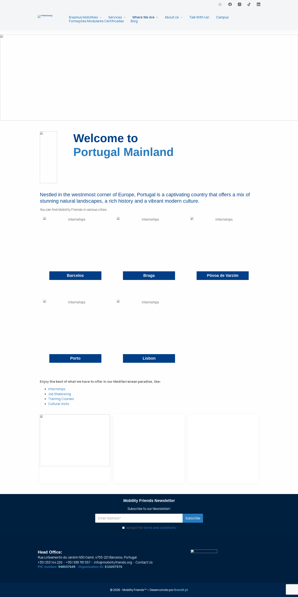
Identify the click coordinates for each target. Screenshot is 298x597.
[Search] (220, 4)
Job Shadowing (59, 394)
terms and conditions (160, 527)
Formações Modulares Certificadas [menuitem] (96, 21)
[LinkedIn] (258, 4)
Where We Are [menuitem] (143, 17)
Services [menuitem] (115, 17)
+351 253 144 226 (50, 562)
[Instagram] (239, 4)
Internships (56, 389)
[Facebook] (230, 4)
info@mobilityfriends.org (113, 562)
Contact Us (144, 562)
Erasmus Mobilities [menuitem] (83, 17)
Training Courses (61, 399)
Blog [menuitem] (134, 21)
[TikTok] (249, 4)
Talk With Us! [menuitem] (199, 17)
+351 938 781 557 (78, 562)
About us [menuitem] (172, 17)
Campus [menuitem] (222, 17)
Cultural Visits (58, 404)
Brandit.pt (181, 590)
